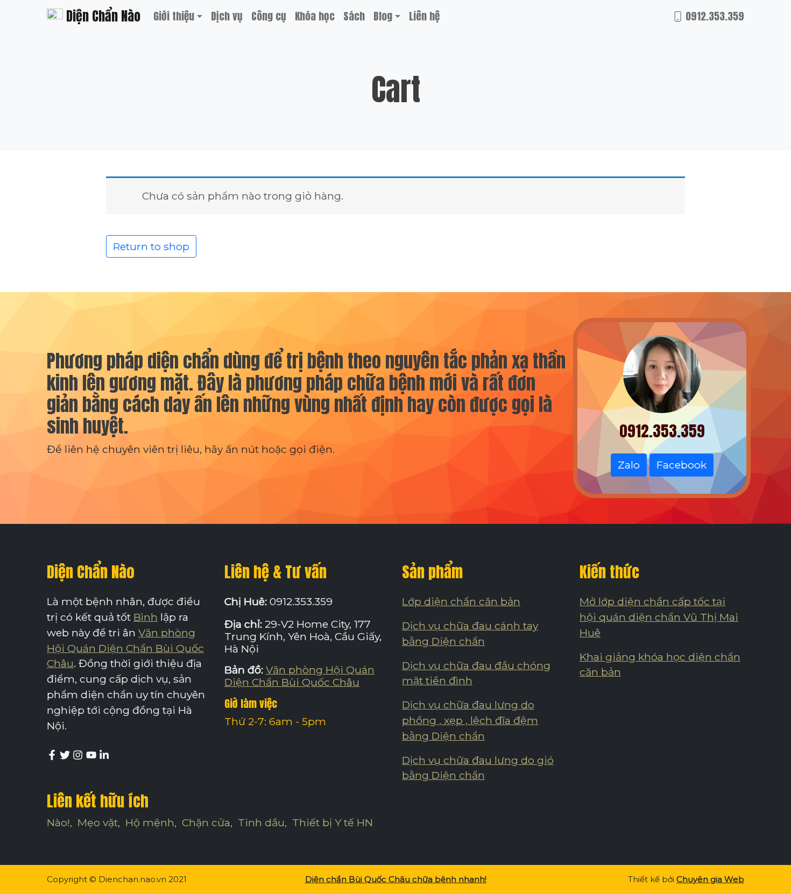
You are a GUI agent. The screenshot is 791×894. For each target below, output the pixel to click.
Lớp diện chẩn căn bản (461, 601)
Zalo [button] (629, 464)
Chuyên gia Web (710, 879)
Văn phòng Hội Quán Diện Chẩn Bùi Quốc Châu (125, 648)
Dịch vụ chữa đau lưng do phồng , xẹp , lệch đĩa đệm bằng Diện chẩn (470, 720)
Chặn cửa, (207, 822)
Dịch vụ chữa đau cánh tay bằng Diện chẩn (470, 633)
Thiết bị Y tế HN (332, 822)
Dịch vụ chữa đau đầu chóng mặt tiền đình (476, 673)
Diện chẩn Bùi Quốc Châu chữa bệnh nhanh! (395, 879)
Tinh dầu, (262, 822)
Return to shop (151, 246)
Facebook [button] (681, 464)
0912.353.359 (713, 16)
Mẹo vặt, (98, 822)
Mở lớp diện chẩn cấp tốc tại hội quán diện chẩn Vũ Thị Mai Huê (659, 617)
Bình (145, 617)
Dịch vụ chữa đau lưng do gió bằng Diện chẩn (478, 768)
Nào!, (59, 822)
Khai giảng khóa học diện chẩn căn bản (660, 664)
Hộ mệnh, (150, 822)
